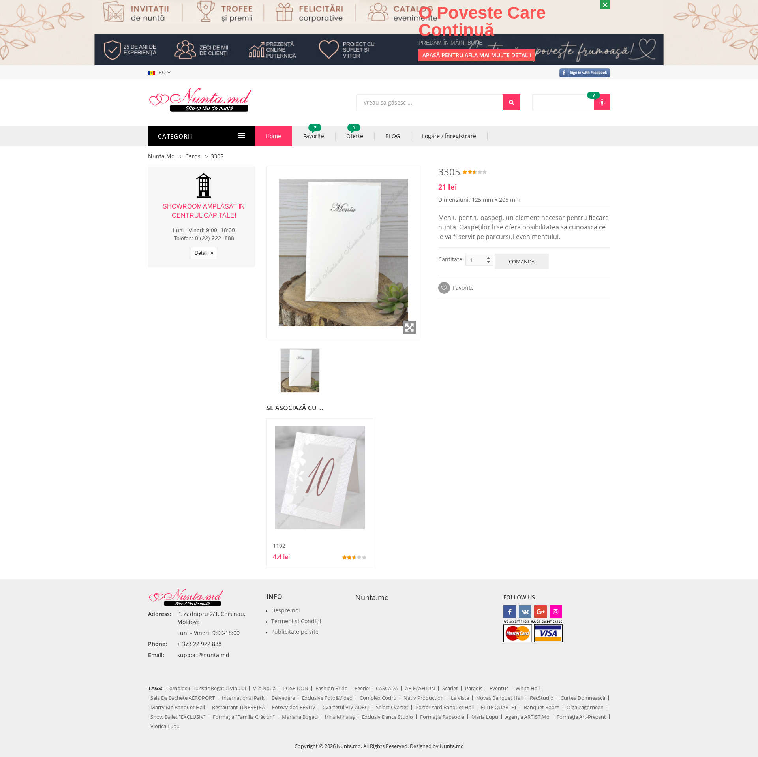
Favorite (313, 133)
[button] (161, 72)
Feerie (362, 688)
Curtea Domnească (583, 697)
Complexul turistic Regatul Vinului (206, 688)
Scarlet (450, 688)
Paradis (473, 688)
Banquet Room (541, 707)
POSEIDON (295, 688)
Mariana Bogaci (300, 716)
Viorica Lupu (165, 726)
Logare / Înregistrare (449, 136)
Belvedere (283, 697)
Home (273, 136)
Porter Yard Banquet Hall (444, 707)
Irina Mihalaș (340, 716)
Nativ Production (423, 697)
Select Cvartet (392, 707)
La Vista (460, 697)
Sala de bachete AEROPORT (182, 697)
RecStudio (541, 697)
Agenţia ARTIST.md (527, 716)
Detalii (202, 253)
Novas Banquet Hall (499, 697)
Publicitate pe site (295, 631)
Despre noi (285, 610)
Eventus (499, 688)
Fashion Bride (331, 688)
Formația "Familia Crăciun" (244, 716)
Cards (193, 156)
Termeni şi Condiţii (296, 621)
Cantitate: (451, 259)
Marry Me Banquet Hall (177, 707)
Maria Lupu (484, 716)
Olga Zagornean (585, 707)
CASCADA (387, 688)
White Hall (528, 688)
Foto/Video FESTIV (293, 707)
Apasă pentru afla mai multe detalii (476, 55)
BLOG (392, 136)
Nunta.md (161, 156)
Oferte (354, 133)
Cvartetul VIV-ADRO (346, 707)
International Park (243, 697)
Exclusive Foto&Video (327, 697)
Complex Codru (378, 697)
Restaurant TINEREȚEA (238, 707)
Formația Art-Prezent (581, 716)
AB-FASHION (420, 688)
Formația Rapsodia (442, 716)
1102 (279, 545)
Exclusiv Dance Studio (387, 716)
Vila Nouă (264, 688)
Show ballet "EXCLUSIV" (178, 716)
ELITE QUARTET (499, 707)
